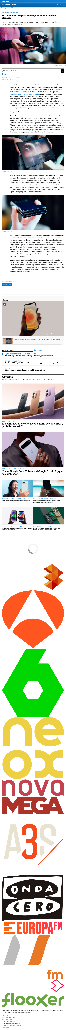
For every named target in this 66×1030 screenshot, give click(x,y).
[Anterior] (16, 1)
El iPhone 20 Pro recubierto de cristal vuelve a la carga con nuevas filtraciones (17, 528)
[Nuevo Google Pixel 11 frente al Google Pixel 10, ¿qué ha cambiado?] (33, 449)
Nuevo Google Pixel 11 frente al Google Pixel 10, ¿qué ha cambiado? (29, 356)
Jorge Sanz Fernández (9, 70)
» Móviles (11, 8)
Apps (43, 379)
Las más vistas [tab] (7, 350)
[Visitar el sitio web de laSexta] (33, 716)
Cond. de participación (9, 1021)
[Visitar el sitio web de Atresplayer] (33, 991)
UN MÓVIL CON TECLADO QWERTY (44, 499)
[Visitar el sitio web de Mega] (33, 814)
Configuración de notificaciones (11, 1025)
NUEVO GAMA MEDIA (9, 421)
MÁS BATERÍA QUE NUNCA (42, 526)
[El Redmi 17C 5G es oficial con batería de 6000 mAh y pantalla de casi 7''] (33, 401)
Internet (49, 379)
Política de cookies (8, 1019)
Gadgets (4, 379)
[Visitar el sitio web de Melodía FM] (33, 978)
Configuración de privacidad (11, 1023)
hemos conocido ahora (29, 125)
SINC (38, 379)
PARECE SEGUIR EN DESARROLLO (13, 526)
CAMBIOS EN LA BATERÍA (13, 361)
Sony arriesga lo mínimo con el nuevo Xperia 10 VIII (16, 500)
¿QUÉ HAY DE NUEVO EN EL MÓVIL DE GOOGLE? (21, 354)
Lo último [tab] (38, 350)
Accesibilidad (6, 1027)
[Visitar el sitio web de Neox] (33, 778)
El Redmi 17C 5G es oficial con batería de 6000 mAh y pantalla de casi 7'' (32, 425)
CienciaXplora (30, 379)
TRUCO (7, 368)
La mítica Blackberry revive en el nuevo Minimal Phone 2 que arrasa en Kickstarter (47, 501)
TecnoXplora (4, 8)
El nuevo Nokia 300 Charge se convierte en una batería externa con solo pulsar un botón (46, 528)
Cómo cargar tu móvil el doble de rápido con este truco (25, 370)
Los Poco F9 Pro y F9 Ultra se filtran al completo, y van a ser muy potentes (32, 363)
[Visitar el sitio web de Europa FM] (33, 934)
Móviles (7, 377)
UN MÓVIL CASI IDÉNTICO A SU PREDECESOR (16, 499)
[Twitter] (2, 72)
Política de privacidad (8, 1017)
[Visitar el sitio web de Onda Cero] (33, 920)
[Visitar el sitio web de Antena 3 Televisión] (33, 647)
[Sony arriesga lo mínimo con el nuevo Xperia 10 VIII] (17, 488)
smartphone (7, 285)
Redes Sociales (20, 379)
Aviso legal (5, 1015)
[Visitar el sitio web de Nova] (33, 795)
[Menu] (64, 4)
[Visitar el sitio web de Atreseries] (33, 874)
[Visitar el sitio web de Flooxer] (33, 1007)
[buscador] (60, 5)
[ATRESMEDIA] (33, 589)
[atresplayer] (57, 5)
